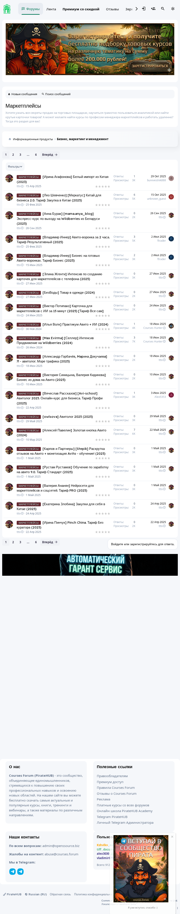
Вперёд (47, 155)
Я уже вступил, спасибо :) (142, 907)
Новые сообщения (24, 94)
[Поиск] (163, 8)
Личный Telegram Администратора (125, 822)
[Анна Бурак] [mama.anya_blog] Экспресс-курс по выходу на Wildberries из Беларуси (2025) (58, 219)
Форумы (33, 9)
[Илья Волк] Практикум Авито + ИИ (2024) (75, 324)
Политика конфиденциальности (95, 894)
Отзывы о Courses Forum (117, 793)
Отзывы (112, 9)
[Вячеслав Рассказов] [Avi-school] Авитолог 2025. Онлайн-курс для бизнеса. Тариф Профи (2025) (60, 398)
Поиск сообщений (57, 94)
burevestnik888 (156, 180)
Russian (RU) (37, 894)
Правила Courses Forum (116, 787)
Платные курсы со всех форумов (123, 805)
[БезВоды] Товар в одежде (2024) (69, 292)
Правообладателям (112, 776)
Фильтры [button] (14, 166)
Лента (51, 9)
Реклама (103, 799)
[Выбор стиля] (173, 8)
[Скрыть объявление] (172, 837)
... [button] (28, 155)
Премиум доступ (110, 782)
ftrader (161, 241)
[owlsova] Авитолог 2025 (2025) (68, 416)
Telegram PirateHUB (112, 816)
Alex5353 (160, 397)
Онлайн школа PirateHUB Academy (125, 811)
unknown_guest (156, 199)
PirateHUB (14, 894)
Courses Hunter (153, 328)
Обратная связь (60, 894)
